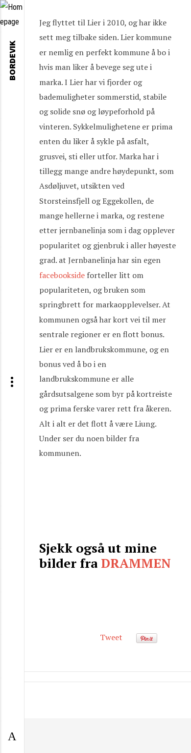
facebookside (62, 275)
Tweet (111, 637)
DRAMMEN (136, 563)
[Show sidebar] (12, 737)
